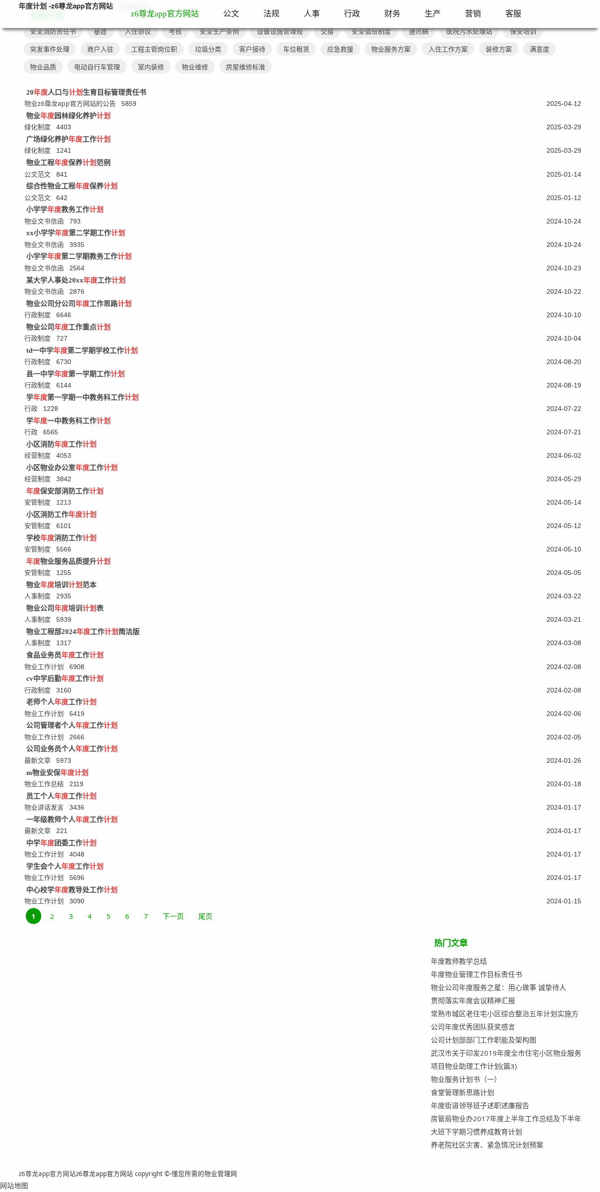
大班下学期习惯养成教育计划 (476, 1131)
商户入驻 (100, 49)
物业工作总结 (44, 783)
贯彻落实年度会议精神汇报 (473, 1000)
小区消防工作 (61, 444)
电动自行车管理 (97, 66)
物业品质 (43, 66)
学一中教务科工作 (68, 421)
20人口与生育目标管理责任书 (86, 92)
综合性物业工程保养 (72, 186)
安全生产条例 (219, 31)
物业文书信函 (44, 220)
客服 (513, 13)
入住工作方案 (448, 49)
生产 (433, 13)
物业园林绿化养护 (68, 115)
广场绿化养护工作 (68, 139)
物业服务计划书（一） (466, 1079)
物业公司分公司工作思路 (79, 303)
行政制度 (37, 314)
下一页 (173, 916)
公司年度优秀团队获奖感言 (473, 1026)
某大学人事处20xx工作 (76, 280)
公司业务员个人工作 (72, 748)
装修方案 (499, 49)
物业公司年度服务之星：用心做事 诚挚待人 (498, 987)
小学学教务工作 (65, 209)
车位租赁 (296, 49)
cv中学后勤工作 (65, 678)
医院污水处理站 (469, 31)
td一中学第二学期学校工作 (82, 350)
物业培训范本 (61, 585)
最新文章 (37, 760)
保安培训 (523, 31)
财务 (392, 13)
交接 (327, 31)
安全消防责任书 (53, 31)
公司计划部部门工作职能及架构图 (483, 1039)
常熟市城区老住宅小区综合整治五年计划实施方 (504, 1013)
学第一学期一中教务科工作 (82, 397)
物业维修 (195, 66)
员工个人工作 (61, 796)
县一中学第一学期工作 (75, 374)
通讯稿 (418, 31)
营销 (473, 13)
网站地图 (14, 1185)
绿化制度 (37, 126)
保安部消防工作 (65, 491)
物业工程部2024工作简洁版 (83, 631)
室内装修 (151, 66)
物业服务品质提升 (68, 561)
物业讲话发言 (44, 807)
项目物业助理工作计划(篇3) (474, 1066)
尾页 (205, 916)
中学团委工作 (61, 843)
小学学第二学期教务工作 (79, 256)
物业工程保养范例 (68, 162)
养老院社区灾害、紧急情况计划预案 (487, 1144)
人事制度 (37, 595)
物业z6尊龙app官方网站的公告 (70, 103)
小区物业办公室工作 (72, 467)
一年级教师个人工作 (72, 819)
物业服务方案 (391, 49)
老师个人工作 (61, 702)
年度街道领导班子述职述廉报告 (480, 1105)
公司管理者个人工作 (72, 725)
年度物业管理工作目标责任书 (476, 974)
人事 (312, 13)
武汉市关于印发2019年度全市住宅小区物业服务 (506, 1053)
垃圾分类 (208, 49)
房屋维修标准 (245, 66)
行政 (352, 13)
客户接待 (252, 49)
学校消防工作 (61, 538)
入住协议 (138, 31)
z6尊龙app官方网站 (165, 13)
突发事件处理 (49, 49)
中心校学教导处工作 (72, 890)
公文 (231, 13)
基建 (100, 31)
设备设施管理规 (280, 31)
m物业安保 (57, 772)
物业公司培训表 (65, 608)
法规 (271, 13)
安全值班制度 (371, 31)
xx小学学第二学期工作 (75, 233)
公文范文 (37, 174)
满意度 (539, 49)
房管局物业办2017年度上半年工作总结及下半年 (506, 1118)
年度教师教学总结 (459, 961)
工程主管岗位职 (154, 49)
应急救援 (340, 49)
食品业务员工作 (65, 655)
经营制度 (37, 455)
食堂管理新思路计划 (462, 1092)
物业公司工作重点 (68, 327)
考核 (175, 31)
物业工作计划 (44, 666)
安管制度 (37, 502)
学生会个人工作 (65, 866)
